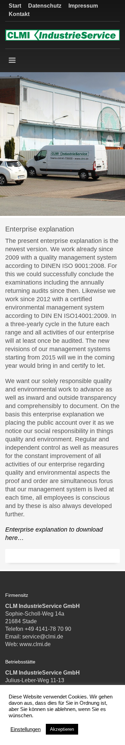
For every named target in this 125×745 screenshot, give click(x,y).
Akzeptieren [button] (62, 729)
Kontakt (19, 14)
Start (15, 6)
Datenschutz (44, 6)
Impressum (83, 6)
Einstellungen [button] (25, 729)
